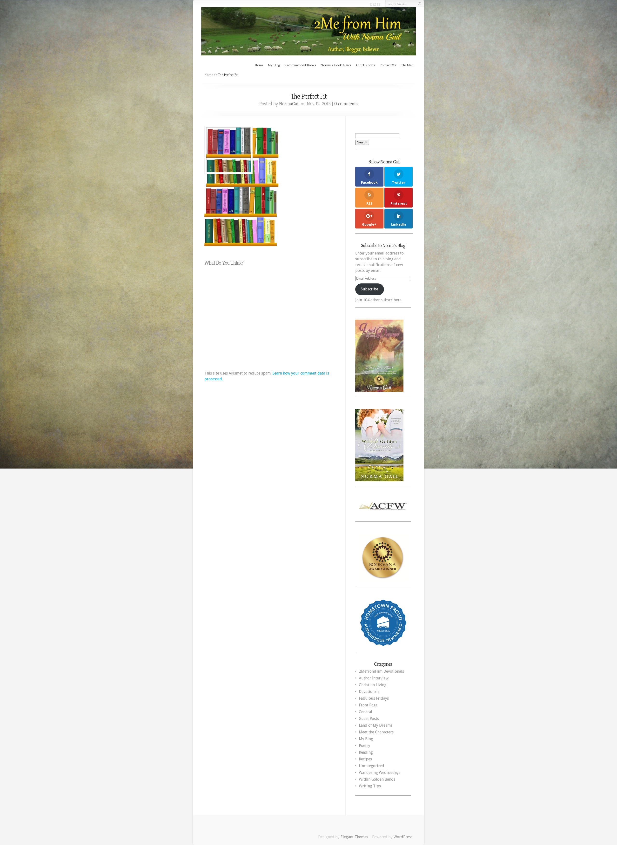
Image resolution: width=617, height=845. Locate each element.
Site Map (407, 65)
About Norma (365, 65)
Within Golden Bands (377, 779)
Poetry (364, 745)
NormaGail (289, 104)
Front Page (368, 705)
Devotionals (369, 691)
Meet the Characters (376, 732)
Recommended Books (300, 65)
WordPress (403, 837)
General (365, 712)
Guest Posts (369, 718)
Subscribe (369, 289)
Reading (366, 752)
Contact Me (388, 65)
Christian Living (372, 685)
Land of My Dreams (375, 725)
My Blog (274, 65)
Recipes (365, 759)
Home (259, 65)
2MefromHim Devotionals (381, 671)
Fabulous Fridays (374, 698)
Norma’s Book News (336, 65)
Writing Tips (370, 786)
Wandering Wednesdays (379, 772)
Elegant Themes (354, 837)
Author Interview (374, 678)
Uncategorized (371, 766)
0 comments (346, 104)
